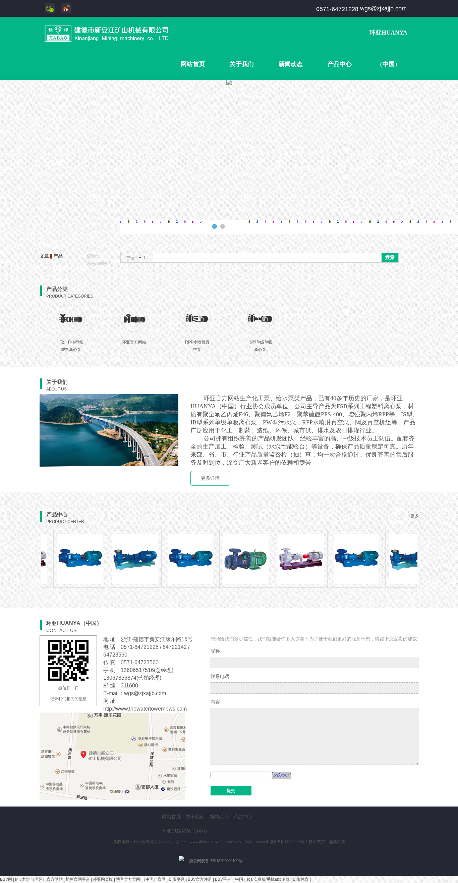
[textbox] (267, 257)
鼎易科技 (337, 841)
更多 (414, 516)
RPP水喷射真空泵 (197, 346)
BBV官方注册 (200, 879)
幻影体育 (301, 879)
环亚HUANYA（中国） (388, 48)
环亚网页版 (103, 879)
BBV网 (6, 879)
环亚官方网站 (134, 342)
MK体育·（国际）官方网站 (39, 879)
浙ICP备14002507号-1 (289, 841)
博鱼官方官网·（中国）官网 (141, 879)
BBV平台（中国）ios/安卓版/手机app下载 (252, 879)
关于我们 (242, 64)
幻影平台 (177, 879)
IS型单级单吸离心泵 (260, 346)
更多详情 (210, 478)
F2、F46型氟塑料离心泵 (71, 346)
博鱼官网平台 (78, 879)
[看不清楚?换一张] (281, 775)
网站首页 (193, 64)
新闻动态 (291, 64)
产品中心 (340, 64)
